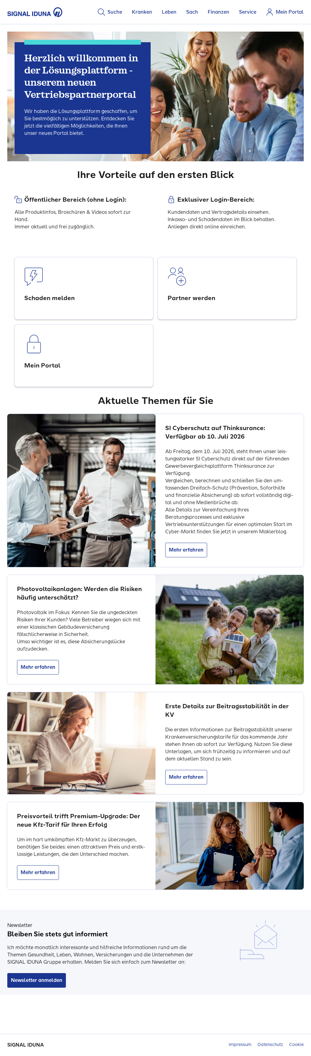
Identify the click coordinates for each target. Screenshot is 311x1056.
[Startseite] (35, 12)
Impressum (240, 1044)
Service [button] (247, 12)
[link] (84, 288)
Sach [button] (192, 12)
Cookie (296, 1044)
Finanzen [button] (218, 12)
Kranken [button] (142, 12)
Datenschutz (270, 1044)
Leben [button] (169, 12)
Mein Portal (289, 12)
